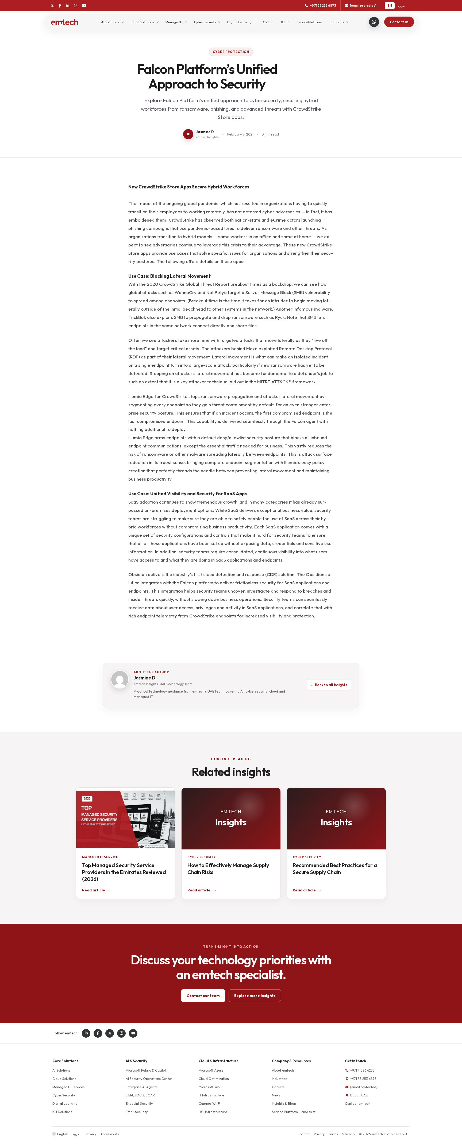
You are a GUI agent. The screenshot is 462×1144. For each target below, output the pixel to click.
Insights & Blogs (284, 1103)
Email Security (137, 1112)
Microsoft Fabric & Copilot (146, 1070)
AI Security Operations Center (149, 1078)
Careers (278, 1087)
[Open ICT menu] (289, 22)
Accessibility (110, 1134)
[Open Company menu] (347, 22)
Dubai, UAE (359, 1095)
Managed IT (174, 22)
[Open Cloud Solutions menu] (158, 22)
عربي (401, 5)
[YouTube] (84, 5)
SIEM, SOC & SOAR (140, 1095)
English (62, 1134)
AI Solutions (110, 22)
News (276, 1095)
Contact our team (203, 995)
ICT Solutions (62, 1112)
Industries (279, 1078)
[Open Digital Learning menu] (255, 22)
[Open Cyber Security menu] (219, 22)
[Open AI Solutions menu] (123, 22)
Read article (96, 890)
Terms (333, 1134)
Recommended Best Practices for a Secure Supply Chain (335, 868)
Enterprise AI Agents (141, 1087)
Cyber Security (205, 22)
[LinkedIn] (67, 5)
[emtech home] (64, 22)
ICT (283, 22)
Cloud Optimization (214, 1078)
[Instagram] (75, 5)
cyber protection (231, 52)
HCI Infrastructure (213, 1112)
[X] (52, 5)
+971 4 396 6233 (362, 1070)
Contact (304, 1134)
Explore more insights (254, 995)
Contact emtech (357, 1103)
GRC (266, 22)
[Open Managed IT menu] (186, 22)
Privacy (91, 1134)
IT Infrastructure (211, 1095)
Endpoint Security (139, 1103)
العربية (76, 1134)
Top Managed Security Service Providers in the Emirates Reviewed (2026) (124, 872)
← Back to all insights (329, 685)
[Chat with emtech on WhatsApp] (374, 22)
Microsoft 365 (209, 1087)
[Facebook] (60, 5)
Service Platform (309, 22)
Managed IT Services (68, 1087)
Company (336, 22)
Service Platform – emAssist (293, 1112)
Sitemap (348, 1134)
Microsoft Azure (211, 1070)
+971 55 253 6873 (363, 1078)
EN (389, 5)
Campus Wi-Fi (210, 1103)
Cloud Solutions (142, 22)
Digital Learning (239, 22)
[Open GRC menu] (273, 22)
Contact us (399, 22)
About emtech (283, 1070)
